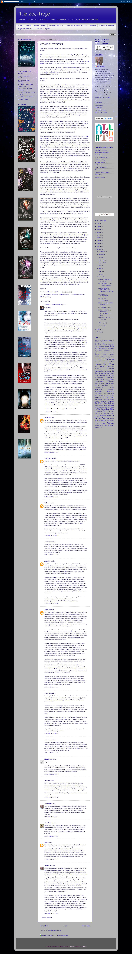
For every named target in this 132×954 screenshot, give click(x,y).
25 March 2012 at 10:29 (51, 836)
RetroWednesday (98, 393)
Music (101, 375)
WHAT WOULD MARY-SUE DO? (25, 89)
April (100, 274)
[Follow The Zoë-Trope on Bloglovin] (104, 119)
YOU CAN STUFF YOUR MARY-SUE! (25, 85)
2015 (98, 240)
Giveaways (98, 364)
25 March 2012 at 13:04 (51, 913)
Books (112, 346)
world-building (110, 420)
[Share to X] (67, 292)
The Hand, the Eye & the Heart (35, 25)
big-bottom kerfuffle (61, 85)
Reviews (107, 393)
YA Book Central (100, 177)
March (101, 277)
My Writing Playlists (101, 110)
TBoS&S (111, 399)
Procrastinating (99, 381)
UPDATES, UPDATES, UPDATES (105, 280)
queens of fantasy (100, 383)
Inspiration (55, 295)
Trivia (112, 418)
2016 (98, 238)
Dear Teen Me (98, 358)
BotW (96, 348)
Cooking (106, 352)
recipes (112, 385)
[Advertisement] (24, 493)
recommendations (99, 387)
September (102, 260)
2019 (98, 229)
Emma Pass (47, 418)
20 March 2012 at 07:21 (51, 687)
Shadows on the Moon (106, 25)
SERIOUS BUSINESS (106, 395)
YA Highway (98, 175)
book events (98, 346)
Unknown (47, 503)
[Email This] (63, 292)
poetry (107, 379)
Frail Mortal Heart (100, 362)
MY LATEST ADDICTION (103, 299)
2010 (98, 332)
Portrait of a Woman (101, 167)
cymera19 (104, 354)
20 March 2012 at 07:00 (51, 603)
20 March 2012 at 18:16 (51, 797)
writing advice (99, 425)
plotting (97, 379)
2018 (98, 232)
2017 (98, 235)
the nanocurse (98, 411)
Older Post (86, 925)
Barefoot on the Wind (56, 25)
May (100, 271)
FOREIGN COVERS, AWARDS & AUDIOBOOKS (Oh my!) (105, 312)
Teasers (97, 401)
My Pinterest (98, 107)
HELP (102, 366)
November (102, 254)
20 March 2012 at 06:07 (51, 535)
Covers (97, 354)
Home (20, 25)
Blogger (84, 946)
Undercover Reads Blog (51, 72)
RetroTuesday (110, 391)
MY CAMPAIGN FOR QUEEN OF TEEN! (105, 284)
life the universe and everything (68, 295)
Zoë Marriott (48, 804)
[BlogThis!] (65, 292)
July (100, 266)
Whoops (103, 420)
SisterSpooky (48, 759)
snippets (97, 399)
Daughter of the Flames (25, 29)
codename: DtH (109, 350)
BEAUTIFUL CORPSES (25, 97)
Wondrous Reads (99, 170)
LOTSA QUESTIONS (104, 307)
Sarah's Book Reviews (101, 155)
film (96, 360)
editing (103, 358)
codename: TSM (99, 352)
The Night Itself (108, 411)
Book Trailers (105, 346)
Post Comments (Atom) (54, 930)
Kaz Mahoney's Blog (101, 162)
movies (96, 375)
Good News (108, 364)
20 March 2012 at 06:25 (51, 555)
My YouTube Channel (101, 112)
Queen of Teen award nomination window (68, 68)
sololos (72, 946)
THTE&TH (103, 416)
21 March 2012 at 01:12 (51, 817)
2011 (98, 329)
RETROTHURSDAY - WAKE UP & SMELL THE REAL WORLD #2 (106, 289)
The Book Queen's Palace (102, 172)
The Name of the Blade (105, 409)
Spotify (101, 399)
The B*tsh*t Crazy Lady (103, 403)
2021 (98, 224)
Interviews (108, 371)
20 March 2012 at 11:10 (51, 753)
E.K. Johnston (48, 458)
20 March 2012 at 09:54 (51, 734)
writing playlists (108, 425)
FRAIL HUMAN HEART (106, 360)
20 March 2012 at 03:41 (51, 411)
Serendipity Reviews (101, 150)
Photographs (81, 295)
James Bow (47, 561)
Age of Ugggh (99, 340)
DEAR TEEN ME (23, 99)
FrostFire (93, 25)
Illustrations (47, 295)
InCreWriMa (110, 368)
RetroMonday (111, 389)
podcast (102, 379)
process (112, 379)
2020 (98, 226)
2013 (98, 246)
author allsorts (108, 340)
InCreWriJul (98, 368)
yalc (101, 427)
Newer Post (44, 925)
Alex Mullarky (48, 823)
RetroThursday (98, 391)
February (101, 323)
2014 (98, 243)
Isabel (46, 842)
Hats (96, 366)
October (101, 257)
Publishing (43, 297)
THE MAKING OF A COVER (24, 81)
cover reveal (111, 352)
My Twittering (99, 105)
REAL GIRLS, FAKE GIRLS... (24, 77)
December (102, 251)
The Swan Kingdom (43, 29)
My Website (98, 102)
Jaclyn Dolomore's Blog (101, 157)
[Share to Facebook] (69, 292)
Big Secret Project (101, 344)
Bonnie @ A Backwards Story (53, 305)
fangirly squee (110, 358)
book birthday (111, 344)
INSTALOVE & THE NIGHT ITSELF (26, 93)
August (101, 263)
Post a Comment (47, 918)
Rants (108, 383)
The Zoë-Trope (34, 13)
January (101, 326)
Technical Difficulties (107, 401)
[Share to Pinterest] (71, 292)
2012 (98, 249)
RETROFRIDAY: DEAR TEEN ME (105, 318)
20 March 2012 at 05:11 (51, 497)
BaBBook (97, 342)
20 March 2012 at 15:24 (51, 774)
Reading (105, 385)
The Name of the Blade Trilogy (76, 25)
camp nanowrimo (103, 348)
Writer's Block (100, 423)
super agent (106, 399)
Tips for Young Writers (104, 417)
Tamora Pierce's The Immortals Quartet (76, 235)
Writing (49, 297)
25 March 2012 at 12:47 (51, 859)
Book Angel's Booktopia (102, 152)
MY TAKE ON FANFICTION (103, 295)
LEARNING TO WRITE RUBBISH (105, 304)
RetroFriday (98, 389)
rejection (112, 387)
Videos (97, 420)
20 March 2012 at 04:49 (51, 452)
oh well (103, 377)
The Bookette (99, 165)
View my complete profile (102, 97)
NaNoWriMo (107, 375)
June (100, 268)
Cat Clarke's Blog (100, 160)
